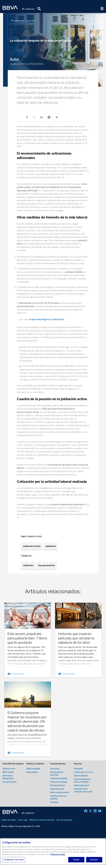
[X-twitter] (90, 811)
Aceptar (76, 860)
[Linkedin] (95, 811)
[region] (53, 851)
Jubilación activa (31, 546)
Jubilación (50, 546)
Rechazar (94, 860)
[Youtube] (99, 811)
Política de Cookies (57, 854)
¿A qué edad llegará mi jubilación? (46, 319)
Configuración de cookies (13, 860)
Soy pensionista (46, 565)
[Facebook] (85, 811)
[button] (102, 9)
